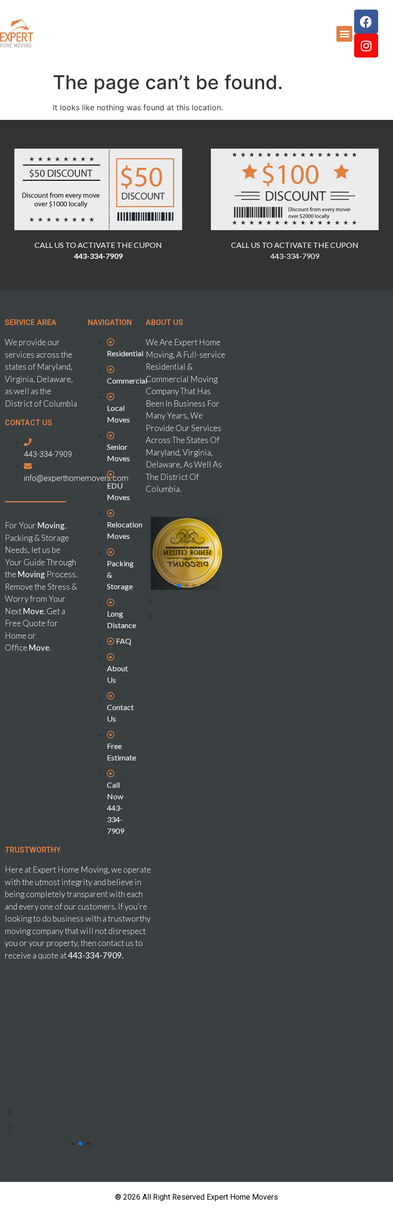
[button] (344, 34)
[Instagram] (366, 46)
